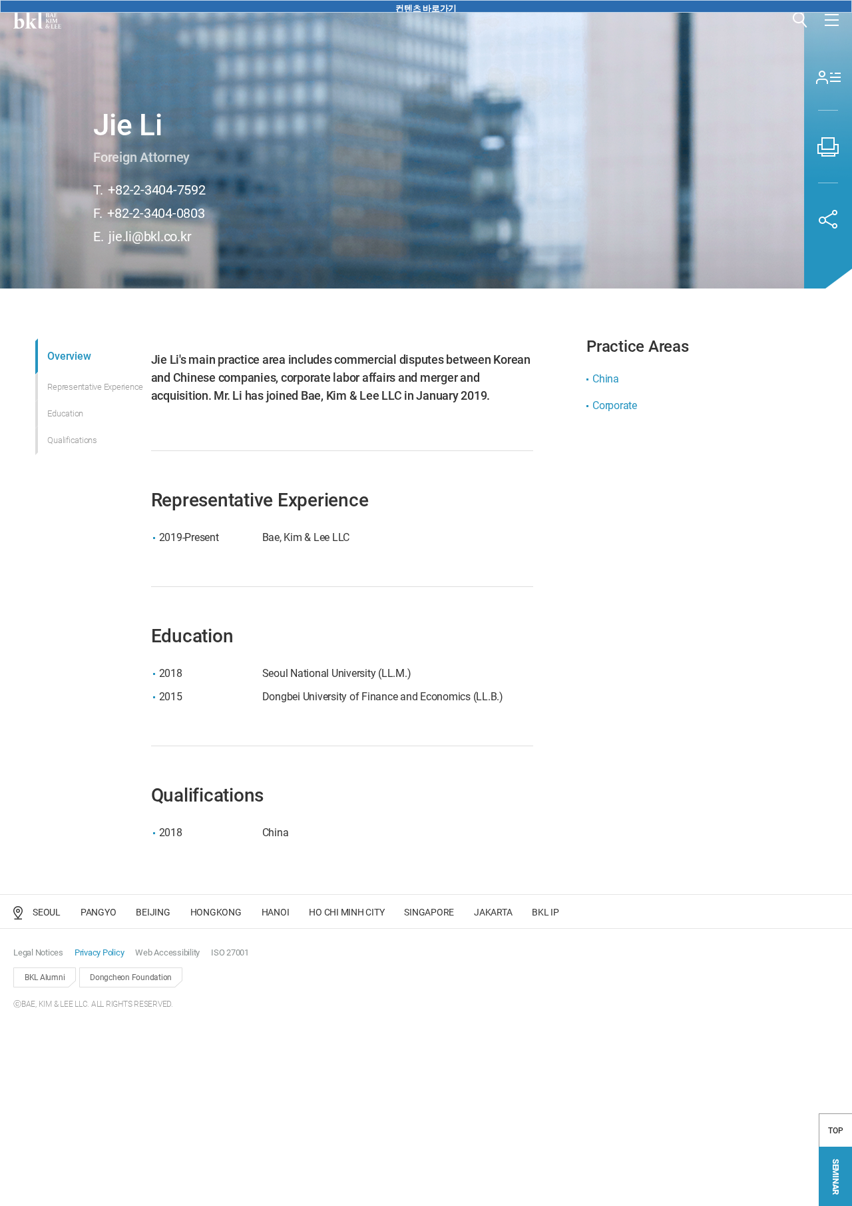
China (605, 378)
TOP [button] (835, 1130)
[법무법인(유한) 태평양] (37, 20)
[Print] (828, 147)
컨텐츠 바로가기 (426, 8)
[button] (800, 20)
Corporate (614, 405)
